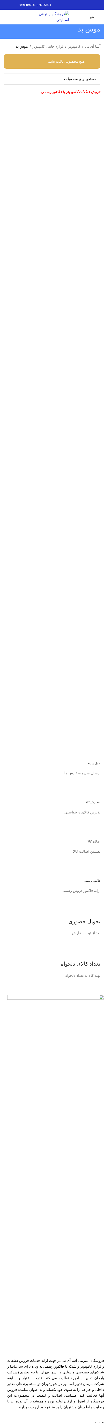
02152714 (45, 5)
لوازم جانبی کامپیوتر (48, 46)
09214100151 (28, 5)
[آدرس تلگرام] (75, 5)
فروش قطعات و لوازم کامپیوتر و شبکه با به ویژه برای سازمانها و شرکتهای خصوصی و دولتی (55, 1366)
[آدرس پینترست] (86, 5)
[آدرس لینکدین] (81, 5)
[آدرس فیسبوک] (97, 5)
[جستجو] (5, 17)
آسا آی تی (92, 46)
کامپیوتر (74, 46)
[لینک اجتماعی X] (92, 5)
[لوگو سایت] (52, 16)
